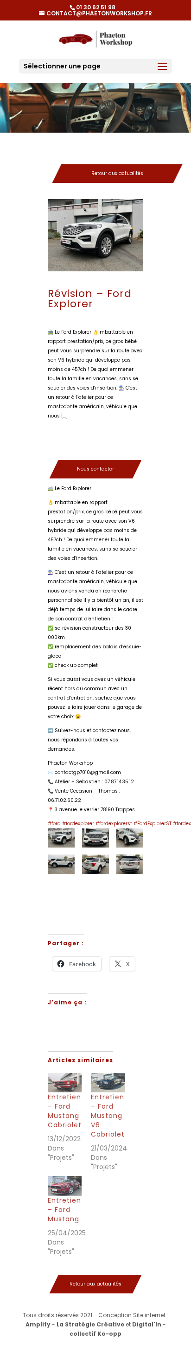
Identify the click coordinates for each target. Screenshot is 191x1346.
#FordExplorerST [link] (153, 823)
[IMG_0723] (61, 838)
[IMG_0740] (61, 890)
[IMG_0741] (95, 890)
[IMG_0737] (95, 864)
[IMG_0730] (129, 838)
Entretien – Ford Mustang (64, 1210)
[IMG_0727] (95, 838)
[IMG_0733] (61, 864)
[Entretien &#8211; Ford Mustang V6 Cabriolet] (108, 1083)
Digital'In (146, 1324)
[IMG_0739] (129, 864)
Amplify (38, 1324)
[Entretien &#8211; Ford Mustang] (65, 1186)
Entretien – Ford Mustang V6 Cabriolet (108, 1115)
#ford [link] (54, 823)
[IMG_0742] (129, 890)
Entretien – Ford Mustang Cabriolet (65, 1111)
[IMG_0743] (61, 917)
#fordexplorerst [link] (114, 823)
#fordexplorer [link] (78, 823)
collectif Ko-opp (95, 1334)
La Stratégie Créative (90, 1324)
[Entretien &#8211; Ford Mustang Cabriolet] (65, 1083)
